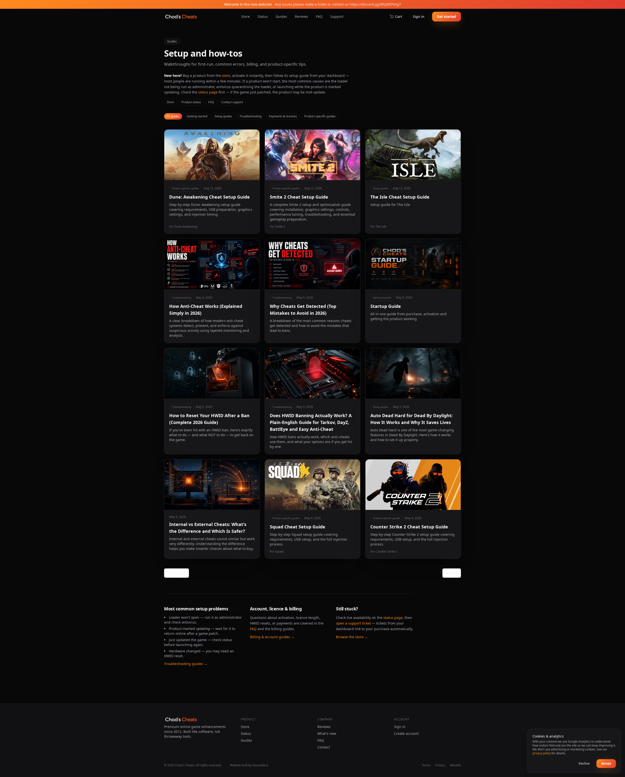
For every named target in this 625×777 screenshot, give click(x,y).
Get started (446, 16)
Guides (281, 16)
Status (263, 16)
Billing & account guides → (272, 637)
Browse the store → (352, 637)
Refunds (455, 765)
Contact (323, 747)
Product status (191, 102)
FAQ (319, 16)
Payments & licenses (283, 116)
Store (245, 16)
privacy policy (541, 753)
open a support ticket (353, 623)
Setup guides (223, 116)
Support (337, 16)
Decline (584, 763)
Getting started (197, 116)
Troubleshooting (250, 116)
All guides (173, 116)
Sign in (418, 16)
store (226, 75)
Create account (406, 733)
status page (208, 92)
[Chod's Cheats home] (181, 17)
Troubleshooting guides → (186, 663)
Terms (426, 765)
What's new (326, 733)
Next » (452, 573)
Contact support (232, 102)
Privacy (440, 765)
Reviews (301, 16)
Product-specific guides (320, 116)
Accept (606, 763)
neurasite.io (260, 765)
